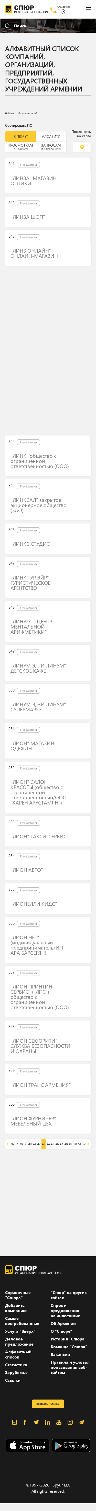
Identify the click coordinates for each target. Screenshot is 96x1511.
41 (34, 1144)
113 (61, 11)
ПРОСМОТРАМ (20, 146)
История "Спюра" (69, 1338)
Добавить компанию (16, 1308)
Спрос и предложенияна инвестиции (65, 1310)
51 (79, 1144)
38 (21, 1144)
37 (16, 1144)
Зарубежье (16, 1372)
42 (38, 1144)
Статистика (16, 1364)
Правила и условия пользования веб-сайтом (70, 1367)
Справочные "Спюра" (18, 1295)
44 (48, 1144)
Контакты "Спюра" (48, 1403)
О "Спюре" (61, 1331)
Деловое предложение (19, 1341)
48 (66, 1144)
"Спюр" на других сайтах (69, 1295)
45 (52, 1144)
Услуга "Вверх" (20, 1331)
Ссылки (12, 1380)
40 (29, 1144)
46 (57, 1144)
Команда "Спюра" (69, 1346)
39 (25, 1144)
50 (75, 1144)
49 (70, 1144)
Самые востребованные (22, 1321)
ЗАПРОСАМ (51, 146)
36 (12, 1144)
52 (84, 1144)
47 (61, 1144)
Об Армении (63, 1323)
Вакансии (60, 1354)
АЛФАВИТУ (51, 136)
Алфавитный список (18, 1354)
